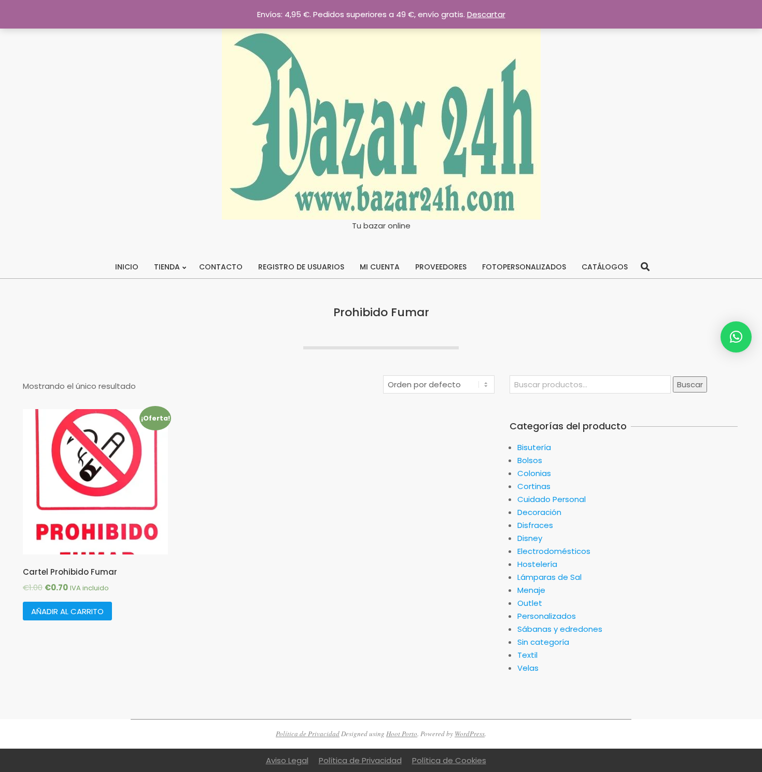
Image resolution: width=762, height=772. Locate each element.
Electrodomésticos (553, 551)
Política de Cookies (449, 760)
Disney (529, 538)
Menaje (531, 590)
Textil (527, 654)
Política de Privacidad (308, 733)
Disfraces (535, 525)
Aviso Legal (287, 760)
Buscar (690, 384)
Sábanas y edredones (559, 629)
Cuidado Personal (551, 499)
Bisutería (534, 447)
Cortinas (534, 486)
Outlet (529, 603)
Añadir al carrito (67, 611)
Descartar (486, 14)
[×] (736, 337)
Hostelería (537, 564)
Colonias (534, 473)
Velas (528, 667)
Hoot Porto (401, 733)
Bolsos (529, 460)
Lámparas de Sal (549, 577)
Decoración (539, 512)
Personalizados (546, 616)
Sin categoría (543, 641)
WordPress (470, 733)
